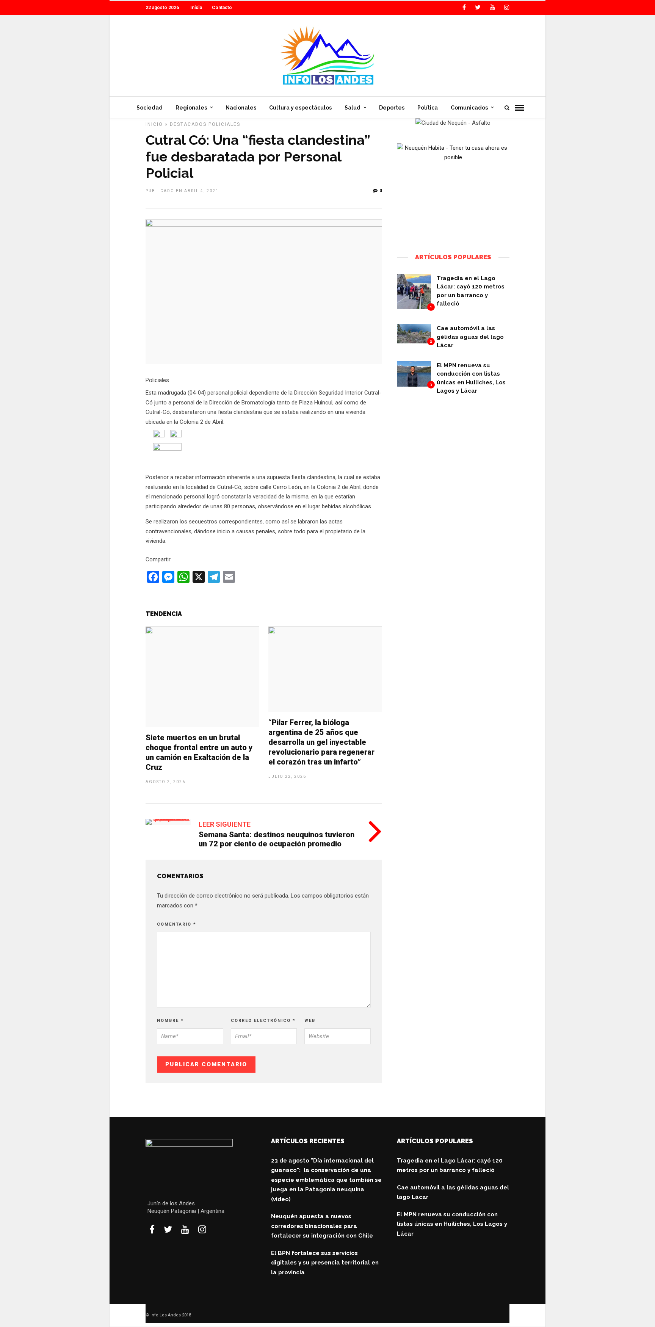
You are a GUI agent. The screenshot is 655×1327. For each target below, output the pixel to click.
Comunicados (469, 108)
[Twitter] (168, 1229)
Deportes (391, 108)
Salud (352, 108)
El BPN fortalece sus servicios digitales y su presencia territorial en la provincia (325, 1263)
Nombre (170, 1020)
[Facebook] (152, 1229)
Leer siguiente (225, 824)
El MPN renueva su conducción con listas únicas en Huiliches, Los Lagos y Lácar (452, 1224)
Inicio (196, 7)
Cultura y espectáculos (300, 108)
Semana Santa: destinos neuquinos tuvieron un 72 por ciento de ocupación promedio (276, 839)
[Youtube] (492, 7)
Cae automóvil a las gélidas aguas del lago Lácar (470, 337)
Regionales (191, 108)
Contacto (222, 7)
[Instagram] (506, 7)
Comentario (176, 924)
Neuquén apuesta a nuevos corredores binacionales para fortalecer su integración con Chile (322, 1226)
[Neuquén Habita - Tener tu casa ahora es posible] (453, 157)
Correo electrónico (263, 1020)
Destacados (188, 124)
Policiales (224, 124)
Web (309, 1020)
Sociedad (149, 108)
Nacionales (241, 108)
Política (427, 108)
